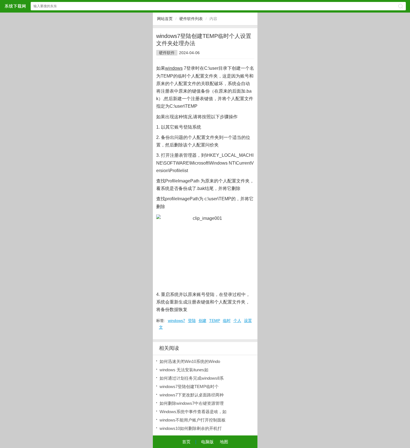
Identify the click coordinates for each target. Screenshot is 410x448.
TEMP (214, 320)
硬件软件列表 (191, 18)
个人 (237, 320)
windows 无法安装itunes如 (184, 369)
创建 (202, 320)
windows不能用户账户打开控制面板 (193, 420)
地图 (224, 441)
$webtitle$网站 (15, 6)
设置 (248, 320)
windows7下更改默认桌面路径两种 (192, 394)
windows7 (176, 320)
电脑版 (207, 441)
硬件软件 (167, 52)
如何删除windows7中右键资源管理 (192, 403)
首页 (186, 441)
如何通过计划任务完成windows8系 (192, 378)
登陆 (192, 320)
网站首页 (165, 18)
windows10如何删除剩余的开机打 (191, 428)
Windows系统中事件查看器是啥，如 (193, 411)
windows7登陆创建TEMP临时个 (189, 386)
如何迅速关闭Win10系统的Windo (190, 361)
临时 (227, 320)
